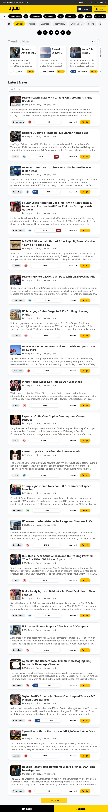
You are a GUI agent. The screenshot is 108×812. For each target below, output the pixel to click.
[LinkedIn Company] (45, 32)
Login (101, 9)
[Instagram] (39, 32)
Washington (50, 16)
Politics (32, 24)
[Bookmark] (96, 122)
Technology (60, 24)
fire (80, 16)
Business (45, 24)
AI (26, 16)
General (19, 24)
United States (15, 16)
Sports (91, 24)
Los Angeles (35, 16)
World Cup (71, 16)
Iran (60, 16)
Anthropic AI (100, 16)
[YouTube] (57, 32)
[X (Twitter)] (62, 32)
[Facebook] (51, 32)
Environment (76, 24)
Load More (54, 800)
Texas (89, 16)
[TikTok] (68, 32)
